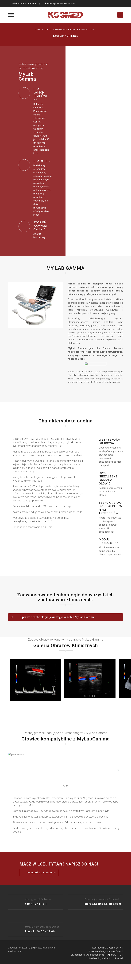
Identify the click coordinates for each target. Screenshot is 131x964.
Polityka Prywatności (100, 958)
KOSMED (32, 947)
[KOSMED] (65, 15)
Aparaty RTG (114, 954)
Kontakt (119, 958)
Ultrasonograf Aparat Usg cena (87, 954)
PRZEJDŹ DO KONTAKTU (41, 872)
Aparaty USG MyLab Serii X (106, 947)
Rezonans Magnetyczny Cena (105, 951)
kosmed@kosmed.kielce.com (60, 3)
